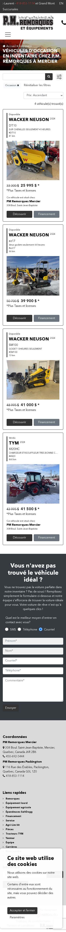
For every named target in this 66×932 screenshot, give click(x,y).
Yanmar (10, 838)
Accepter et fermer (22, 910)
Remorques (12, 799)
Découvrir (19, 214)
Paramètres (17, 917)
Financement (46, 214)
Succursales (10, 9)
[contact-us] (63, 22)
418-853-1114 (18, 3)
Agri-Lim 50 (12, 825)
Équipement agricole (18, 807)
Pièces (9, 829)
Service (9, 821)
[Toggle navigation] (8, 34)
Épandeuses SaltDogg (18, 812)
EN (61, 3)
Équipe (9, 842)
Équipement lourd (16, 803)
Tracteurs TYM (14, 834)
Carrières (11, 847)
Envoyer (10, 708)
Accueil (11, 46)
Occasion (11, 85)
